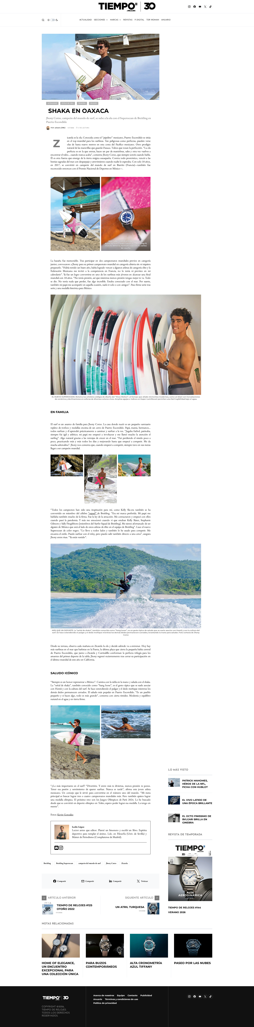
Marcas (114, 20)
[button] (43, 20)
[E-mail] (56, 848)
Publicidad (146, 995)
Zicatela (124, 863)
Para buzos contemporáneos (101, 964)
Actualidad (85, 20)
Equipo (121, 995)
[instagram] (61, 848)
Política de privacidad (105, 1003)
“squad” (92, 513)
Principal (82, 103)
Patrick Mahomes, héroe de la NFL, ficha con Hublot (195, 783)
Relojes (93, 103)
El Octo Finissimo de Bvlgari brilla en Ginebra (196, 819)
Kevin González (65, 814)
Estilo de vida (67, 103)
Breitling (47, 863)
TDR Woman (152, 20)
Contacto (132, 995)
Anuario (97, 999)
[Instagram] (189, 7)
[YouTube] (200, 7)
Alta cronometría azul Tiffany (146, 964)
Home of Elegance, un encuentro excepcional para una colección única (60, 968)
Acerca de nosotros (103, 995)
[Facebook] (194, 7)
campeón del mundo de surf (89, 863)
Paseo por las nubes (192, 963)
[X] (205, 7)
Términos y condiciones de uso (121, 999)
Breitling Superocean (64, 863)
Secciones (99, 20)
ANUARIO (166, 20)
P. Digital (139, 20)
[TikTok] (210, 7)
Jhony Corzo (111, 863)
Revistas (127, 20)
